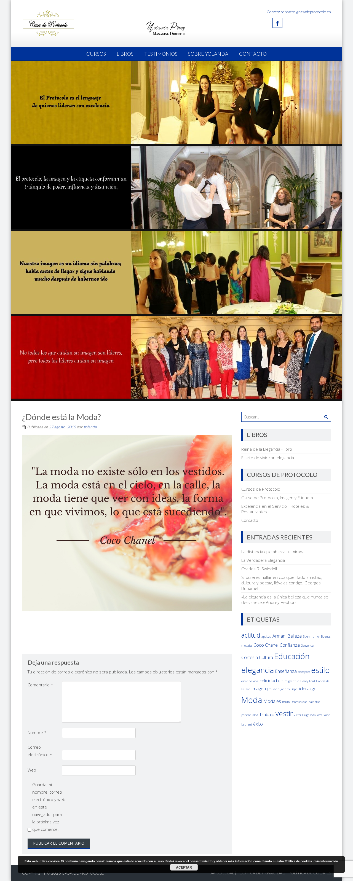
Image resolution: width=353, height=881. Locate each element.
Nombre (37, 732)
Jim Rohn (273, 689)
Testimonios (160, 54)
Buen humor (311, 636)
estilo (320, 670)
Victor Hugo (301, 715)
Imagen (258, 689)
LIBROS (125, 54)
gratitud (293, 681)
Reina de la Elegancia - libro (266, 449)
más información (326, 861)
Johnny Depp (288, 689)
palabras (314, 702)
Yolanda (90, 427)
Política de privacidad (261, 873)
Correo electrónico (40, 750)
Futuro (282, 681)
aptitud (266, 636)
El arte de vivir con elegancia (267, 457)
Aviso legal (222, 873)
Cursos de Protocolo (260, 489)
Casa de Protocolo (83, 873)
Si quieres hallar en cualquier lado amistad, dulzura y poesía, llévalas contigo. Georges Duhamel (281, 582)
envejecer (304, 672)
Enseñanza (286, 671)
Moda (251, 699)
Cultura (266, 657)
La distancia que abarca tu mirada (272, 551)
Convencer (307, 646)
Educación (291, 656)
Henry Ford (307, 681)
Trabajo (266, 714)
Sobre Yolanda (208, 54)
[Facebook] (277, 23)
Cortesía (249, 657)
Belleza (294, 636)
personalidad (249, 715)
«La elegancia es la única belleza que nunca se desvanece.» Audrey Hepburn (284, 599)
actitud (250, 635)
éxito (258, 724)
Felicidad (268, 681)
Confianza (290, 645)
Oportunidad (299, 702)
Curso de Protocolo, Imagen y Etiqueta (277, 497)
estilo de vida (249, 681)
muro (286, 702)
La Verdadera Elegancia (263, 560)
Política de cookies (309, 873)
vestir (284, 713)
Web (32, 770)
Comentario (40, 684)
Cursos (96, 54)
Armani (279, 636)
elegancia (257, 670)
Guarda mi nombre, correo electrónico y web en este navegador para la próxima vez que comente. (48, 807)
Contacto (253, 54)
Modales (272, 701)
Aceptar (184, 867)
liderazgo (307, 689)
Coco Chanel (266, 645)
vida (313, 715)
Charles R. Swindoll (259, 568)
